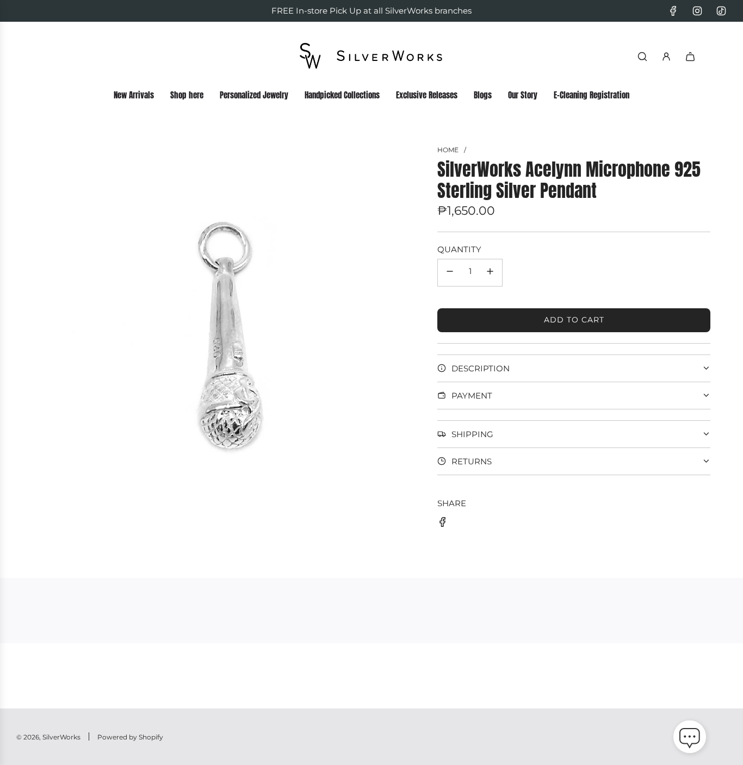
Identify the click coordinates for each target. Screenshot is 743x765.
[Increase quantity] (490, 272)
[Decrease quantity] (450, 272)
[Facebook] (673, 10)
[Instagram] (697, 10)
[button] (689, 738)
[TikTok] (721, 10)
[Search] (642, 57)
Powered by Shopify (130, 737)
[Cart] (690, 57)
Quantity (459, 249)
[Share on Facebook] (443, 524)
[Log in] (666, 57)
